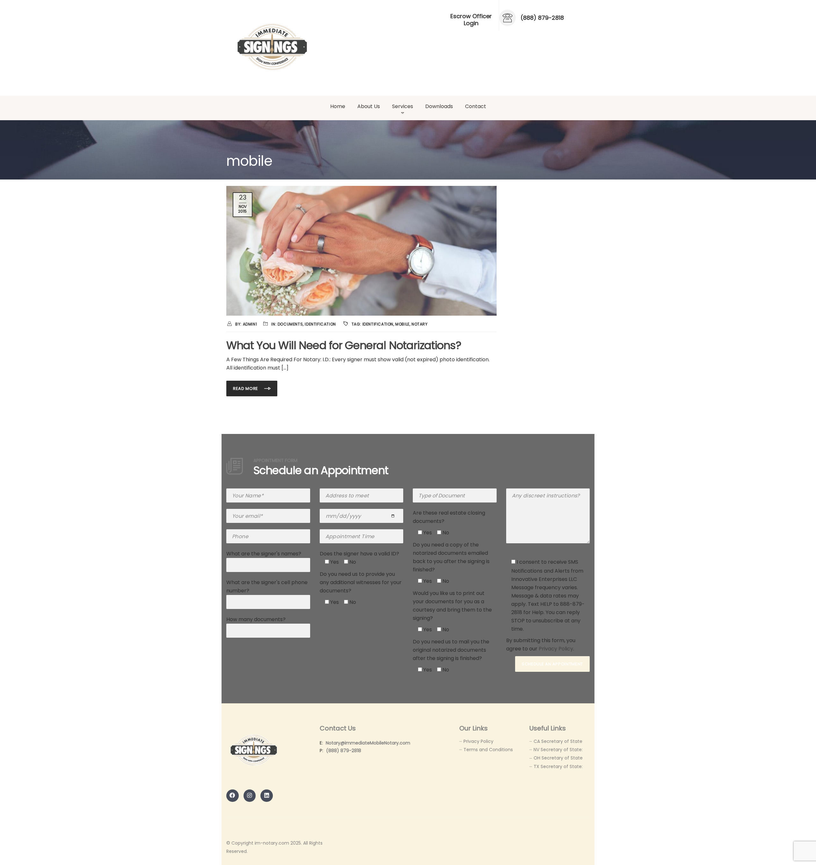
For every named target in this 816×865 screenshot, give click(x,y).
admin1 (250, 324)
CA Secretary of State (558, 741)
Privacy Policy (556, 648)
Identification (320, 324)
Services (402, 106)
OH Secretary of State (558, 758)
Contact (475, 106)
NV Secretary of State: (558, 749)
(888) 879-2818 (343, 750)
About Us (368, 106)
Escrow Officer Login (471, 19)
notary (420, 324)
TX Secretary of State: (558, 766)
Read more (246, 388)
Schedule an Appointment (552, 664)
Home (337, 106)
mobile (402, 324)
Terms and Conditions (488, 749)
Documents (290, 324)
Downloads (439, 106)
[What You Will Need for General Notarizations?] (361, 250)
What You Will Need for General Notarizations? (343, 345)
